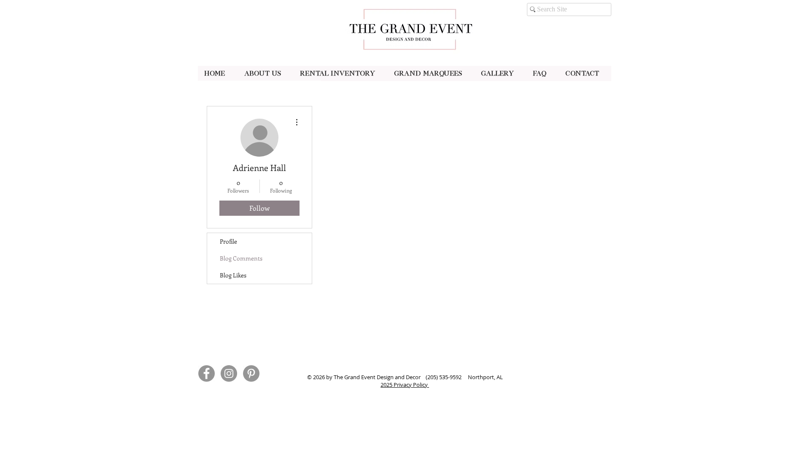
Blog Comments (241, 258)
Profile (228, 241)
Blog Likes (233, 275)
